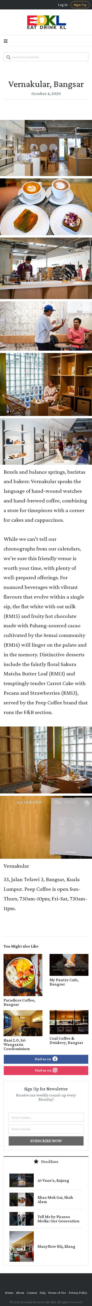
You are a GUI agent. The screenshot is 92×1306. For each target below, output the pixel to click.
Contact (32, 1292)
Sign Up (80, 5)
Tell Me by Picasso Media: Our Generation (58, 1218)
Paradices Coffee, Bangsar (19, 1002)
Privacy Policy (78, 1292)
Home (9, 1292)
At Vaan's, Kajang (53, 1180)
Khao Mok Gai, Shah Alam (55, 1199)
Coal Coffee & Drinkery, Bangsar (66, 1040)
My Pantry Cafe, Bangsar (64, 981)
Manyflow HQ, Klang (56, 1246)
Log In (63, 5)
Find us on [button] (43, 1059)
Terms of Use (57, 1292)
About (20, 1292)
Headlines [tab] (49, 1161)
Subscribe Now (46, 1140)
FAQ (43, 1292)
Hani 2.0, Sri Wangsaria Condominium (17, 1044)
